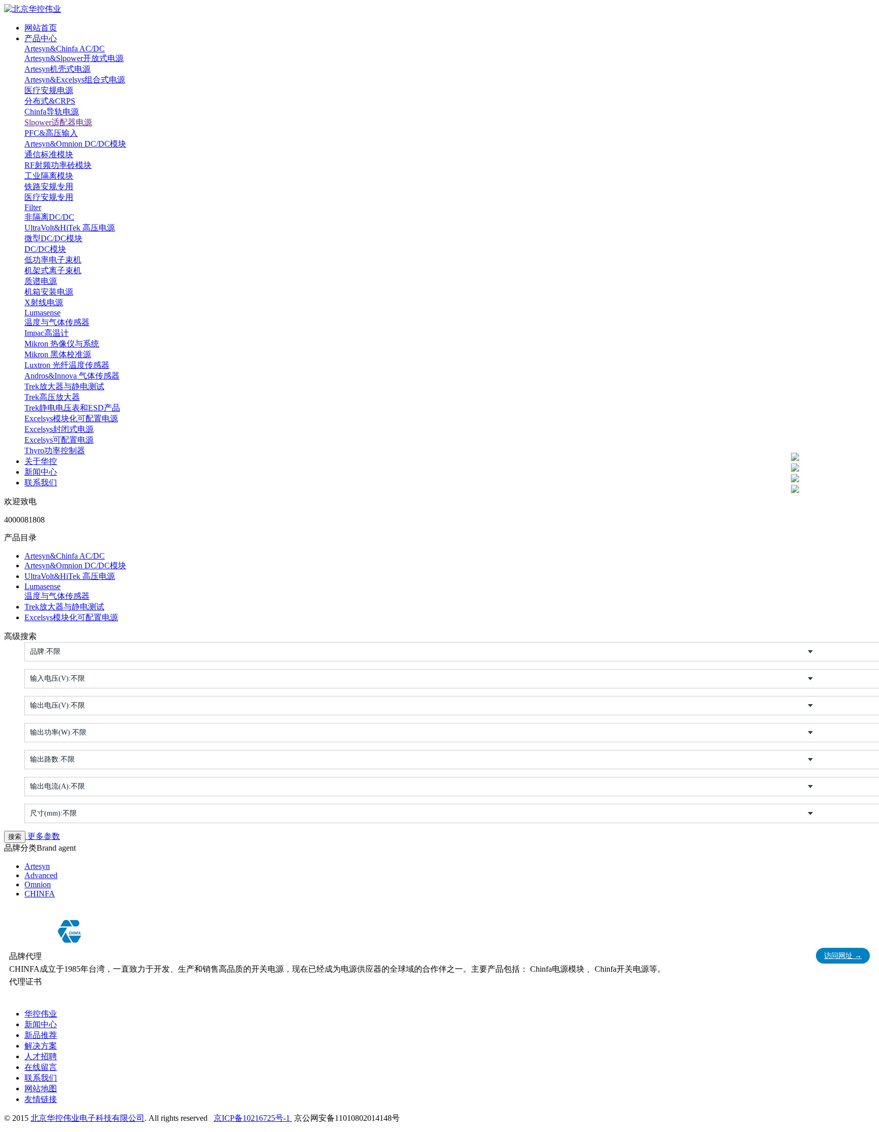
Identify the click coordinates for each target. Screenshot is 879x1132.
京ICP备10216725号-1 (253, 1118)
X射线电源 (43, 302)
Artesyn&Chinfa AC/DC (64, 48)
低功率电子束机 (52, 259)
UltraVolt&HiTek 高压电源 (69, 227)
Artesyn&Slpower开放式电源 (74, 58)
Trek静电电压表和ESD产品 (72, 407)
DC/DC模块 (45, 249)
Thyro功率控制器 (54, 450)
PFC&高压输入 (51, 133)
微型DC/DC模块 (53, 238)
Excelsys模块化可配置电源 (71, 418)
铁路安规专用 (48, 186)
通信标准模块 (48, 154)
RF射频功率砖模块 (58, 165)
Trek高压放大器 (52, 397)
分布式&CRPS (49, 101)
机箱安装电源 (48, 291)
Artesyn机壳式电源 (57, 69)
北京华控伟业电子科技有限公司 (87, 1118)
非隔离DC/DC (49, 217)
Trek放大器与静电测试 (64, 386)
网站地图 (40, 1088)
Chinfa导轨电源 (51, 111)
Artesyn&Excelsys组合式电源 (74, 79)
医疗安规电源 (48, 90)
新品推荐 (40, 1035)
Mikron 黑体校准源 (57, 354)
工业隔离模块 (48, 175)
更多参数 (42, 836)
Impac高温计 (46, 333)
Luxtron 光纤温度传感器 (66, 365)
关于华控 (40, 461)
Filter (32, 207)
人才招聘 (40, 1056)
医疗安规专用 (48, 197)
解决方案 (40, 1045)
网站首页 (40, 27)
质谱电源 (40, 281)
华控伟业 (40, 1013)
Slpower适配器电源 (58, 122)
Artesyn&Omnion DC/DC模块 (75, 143)
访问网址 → (843, 956)
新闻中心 (40, 472)
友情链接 (40, 1099)
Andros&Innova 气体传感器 (72, 375)
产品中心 (40, 38)
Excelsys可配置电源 (59, 440)
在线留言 (40, 1067)
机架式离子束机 (52, 270)
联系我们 (40, 482)
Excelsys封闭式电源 (59, 429)
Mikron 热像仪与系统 (61, 343)
